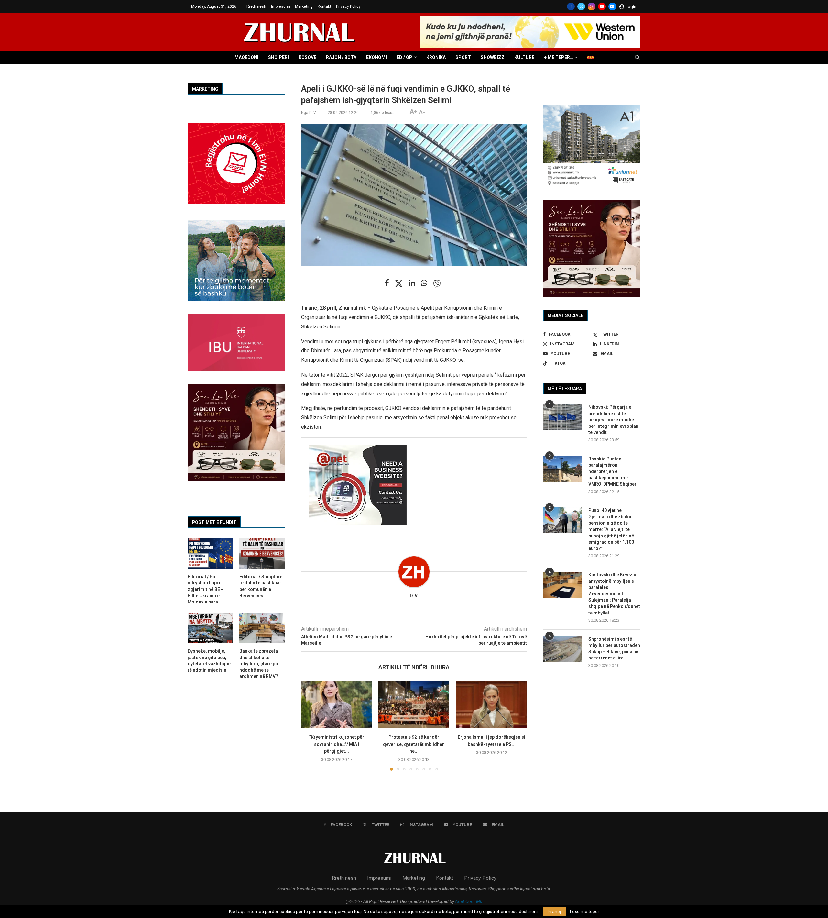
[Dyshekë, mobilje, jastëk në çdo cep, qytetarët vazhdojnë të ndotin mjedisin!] (210, 628)
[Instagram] (591, 6)
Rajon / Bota (341, 57)
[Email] (612, 6)
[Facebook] (571, 6)
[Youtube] (602, 6)
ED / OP (404, 57)
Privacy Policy (348, 6)
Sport (463, 57)
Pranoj (554, 911)
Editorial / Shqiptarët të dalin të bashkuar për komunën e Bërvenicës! (261, 586)
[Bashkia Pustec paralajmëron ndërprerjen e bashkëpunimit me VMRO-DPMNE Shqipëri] (562, 469)
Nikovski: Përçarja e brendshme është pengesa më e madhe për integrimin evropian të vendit (613, 419)
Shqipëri (278, 57)
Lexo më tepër (584, 911)
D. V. (414, 595)
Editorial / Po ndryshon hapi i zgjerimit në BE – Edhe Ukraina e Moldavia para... (206, 589)
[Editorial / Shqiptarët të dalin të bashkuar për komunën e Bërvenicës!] (262, 553)
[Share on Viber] (436, 283)
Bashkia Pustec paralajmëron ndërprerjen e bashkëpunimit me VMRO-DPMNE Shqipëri (613, 471)
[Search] (637, 57)
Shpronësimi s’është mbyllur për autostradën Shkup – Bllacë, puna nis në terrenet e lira (614, 648)
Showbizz (493, 57)
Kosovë (307, 57)
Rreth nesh (256, 6)
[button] (309, 725)
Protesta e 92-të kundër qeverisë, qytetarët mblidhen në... (414, 744)
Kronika (436, 57)
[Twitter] (581, 6)
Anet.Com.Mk (468, 901)
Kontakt (324, 6)
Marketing (304, 6)
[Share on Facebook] (387, 283)
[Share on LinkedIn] (412, 283)
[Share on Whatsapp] (424, 283)
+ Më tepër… (558, 57)
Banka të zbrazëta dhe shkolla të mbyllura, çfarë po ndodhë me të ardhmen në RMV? (258, 663)
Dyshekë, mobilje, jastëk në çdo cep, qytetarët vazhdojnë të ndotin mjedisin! (209, 660)
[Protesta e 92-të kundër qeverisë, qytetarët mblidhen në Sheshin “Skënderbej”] (413, 704)
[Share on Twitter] (398, 283)
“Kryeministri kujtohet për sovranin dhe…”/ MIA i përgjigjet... (336, 744)
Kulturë (524, 57)
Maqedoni (246, 57)
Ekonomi (376, 57)
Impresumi (280, 6)
